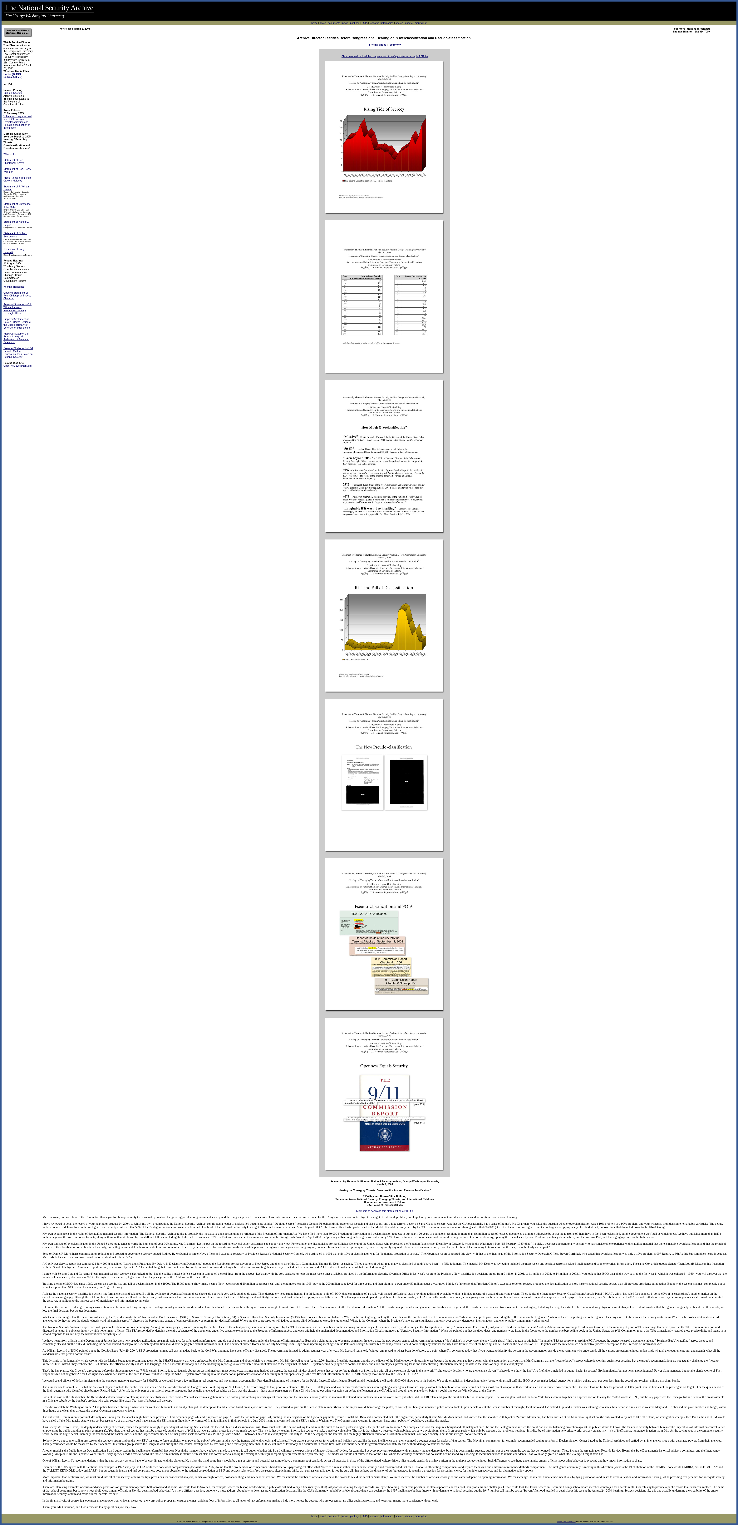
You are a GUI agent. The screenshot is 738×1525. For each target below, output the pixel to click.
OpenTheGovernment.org (17, 365)
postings (355, 23)
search (399, 23)
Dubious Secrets (12, 93)
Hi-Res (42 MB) (12, 74)
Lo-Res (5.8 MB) (12, 77)
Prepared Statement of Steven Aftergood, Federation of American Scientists (16, 338)
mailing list (421, 23)
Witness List (10, 154)
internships (387, 23)
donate (409, 23)
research (374, 23)
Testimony (394, 44)
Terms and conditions (566, 1522)
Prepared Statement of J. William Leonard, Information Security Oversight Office (17, 309)
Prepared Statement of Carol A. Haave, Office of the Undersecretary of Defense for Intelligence (17, 323)
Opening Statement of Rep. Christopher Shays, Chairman (17, 295)
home (314, 23)
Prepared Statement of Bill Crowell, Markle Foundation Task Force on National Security (18, 352)
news (345, 23)
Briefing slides (377, 44)
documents (334, 23)
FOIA (364, 23)
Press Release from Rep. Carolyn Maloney (17, 179)
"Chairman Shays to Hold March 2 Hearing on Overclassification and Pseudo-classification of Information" (17, 122)
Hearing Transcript (13, 286)
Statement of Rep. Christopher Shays (13, 161)
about (323, 23)
